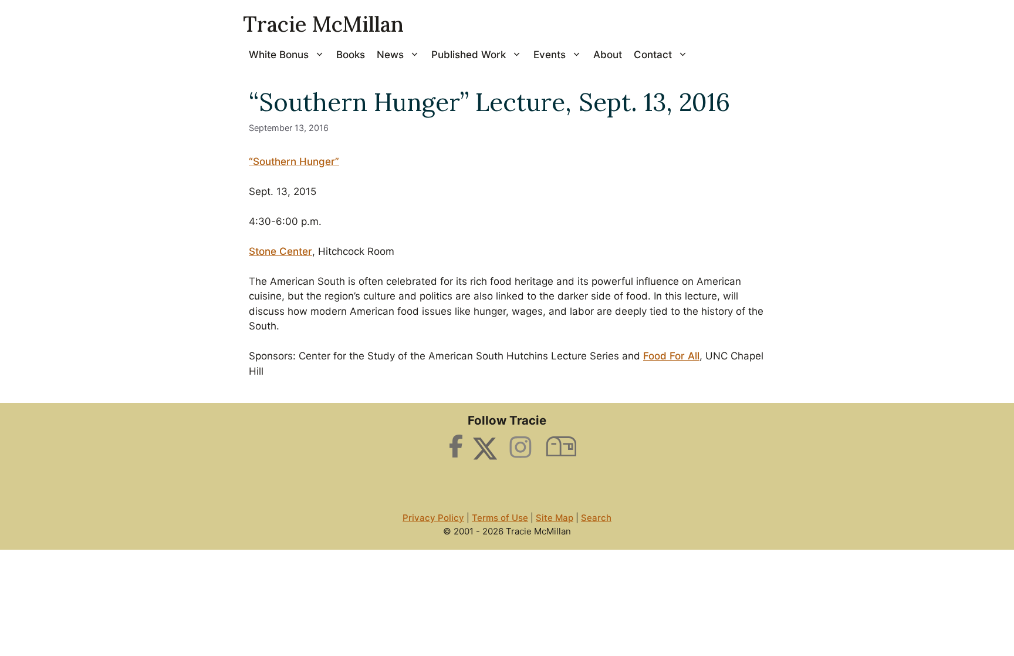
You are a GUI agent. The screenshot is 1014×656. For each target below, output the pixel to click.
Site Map (554, 517)
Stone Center (280, 251)
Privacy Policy (433, 517)
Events (549, 54)
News (390, 54)
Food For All (671, 356)
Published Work (468, 54)
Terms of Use (500, 517)
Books (350, 54)
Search (596, 517)
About (607, 54)
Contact (653, 54)
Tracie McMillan (323, 24)
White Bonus (279, 54)
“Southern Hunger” (294, 161)
